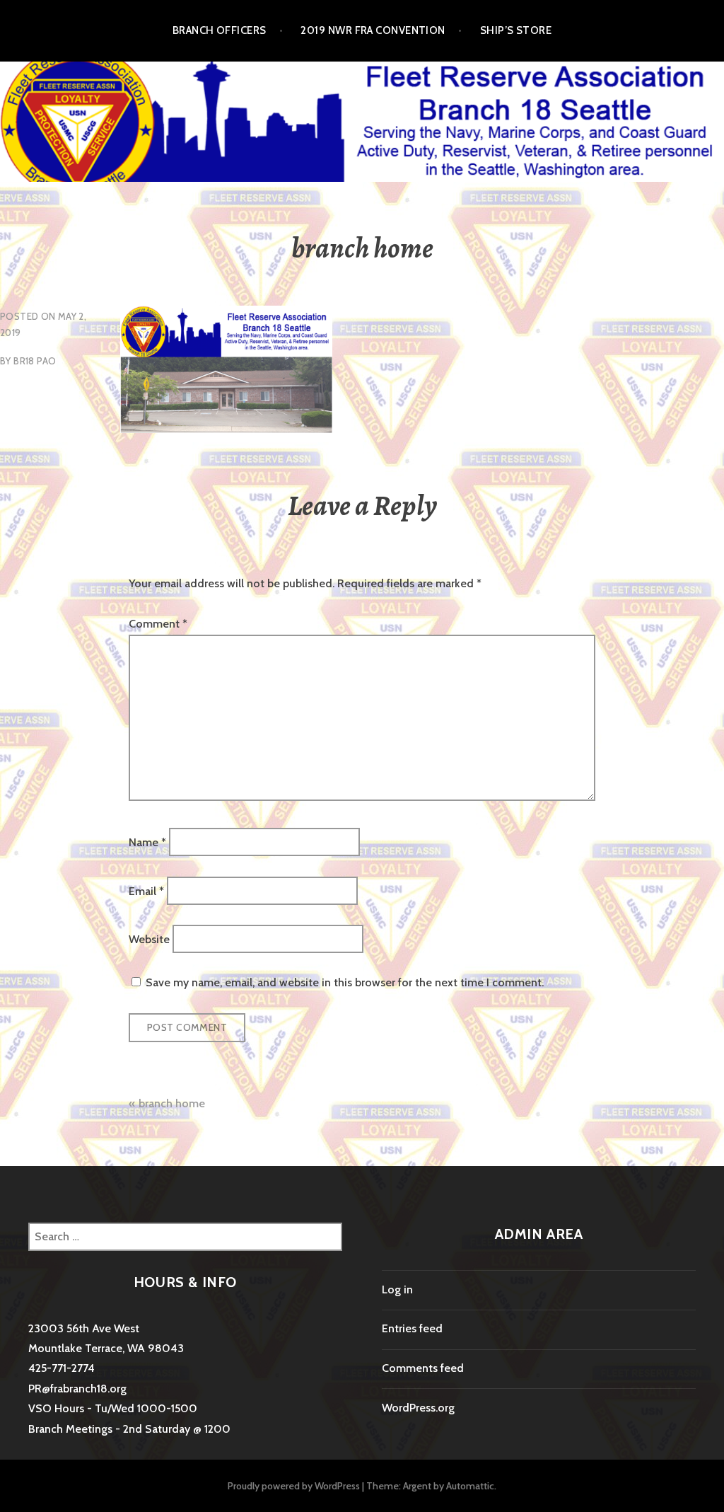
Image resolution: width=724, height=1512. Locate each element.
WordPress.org (418, 1407)
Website (149, 938)
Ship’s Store (515, 30)
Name (147, 842)
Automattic (470, 1485)
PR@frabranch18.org (77, 1388)
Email (146, 890)
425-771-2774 (61, 1368)
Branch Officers (220, 30)
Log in (397, 1289)
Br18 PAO (34, 361)
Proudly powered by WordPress (294, 1485)
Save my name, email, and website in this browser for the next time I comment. (345, 982)
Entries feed (412, 1328)
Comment (158, 623)
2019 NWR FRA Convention (372, 30)
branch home (172, 1103)
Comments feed (423, 1368)
